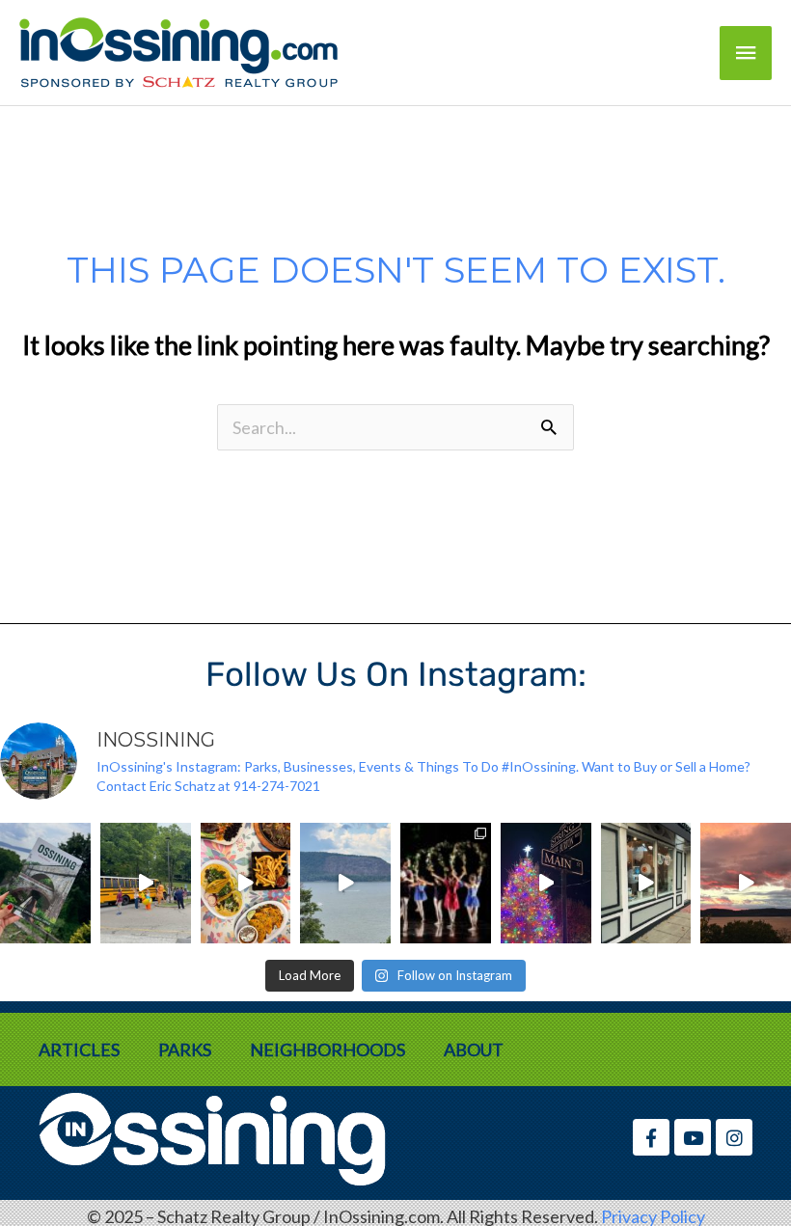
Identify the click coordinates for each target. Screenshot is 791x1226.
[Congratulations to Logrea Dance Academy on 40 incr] (445, 883)
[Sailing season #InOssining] (345, 883)
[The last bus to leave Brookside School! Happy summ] (145, 883)
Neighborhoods (327, 1049)
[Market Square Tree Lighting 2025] (546, 883)
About (474, 1049)
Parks (184, 1049)
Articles (79, 1049)
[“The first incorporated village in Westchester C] (45, 883)
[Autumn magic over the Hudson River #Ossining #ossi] (745, 883)
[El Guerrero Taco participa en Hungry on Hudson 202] (246, 883)
